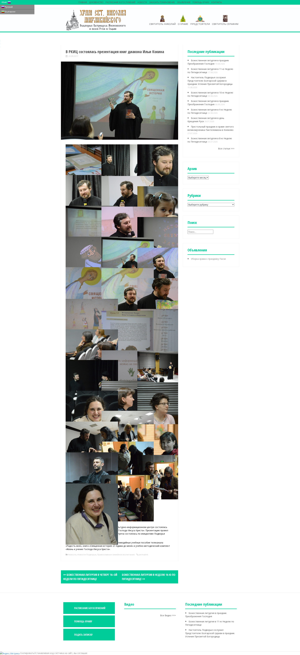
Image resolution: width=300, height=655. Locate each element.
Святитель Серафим (225, 23)
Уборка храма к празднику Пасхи (208, 258)
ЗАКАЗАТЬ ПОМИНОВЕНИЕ (162, 2)
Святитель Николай (162, 23)
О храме (183, 23)
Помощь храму (200, 2)
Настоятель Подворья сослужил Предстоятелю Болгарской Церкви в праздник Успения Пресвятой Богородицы (210, 80)
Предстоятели (200, 23)
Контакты (216, 2)
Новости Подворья (86, 554)
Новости (142, 2)
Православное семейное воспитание (116, 554)
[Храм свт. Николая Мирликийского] (96, 20)
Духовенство (96, 2)
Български (9, 11)
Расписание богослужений (120, 2)
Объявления (183, 2)
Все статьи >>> (226, 148)
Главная (82, 2)
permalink (143, 554)
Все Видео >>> (168, 615)
